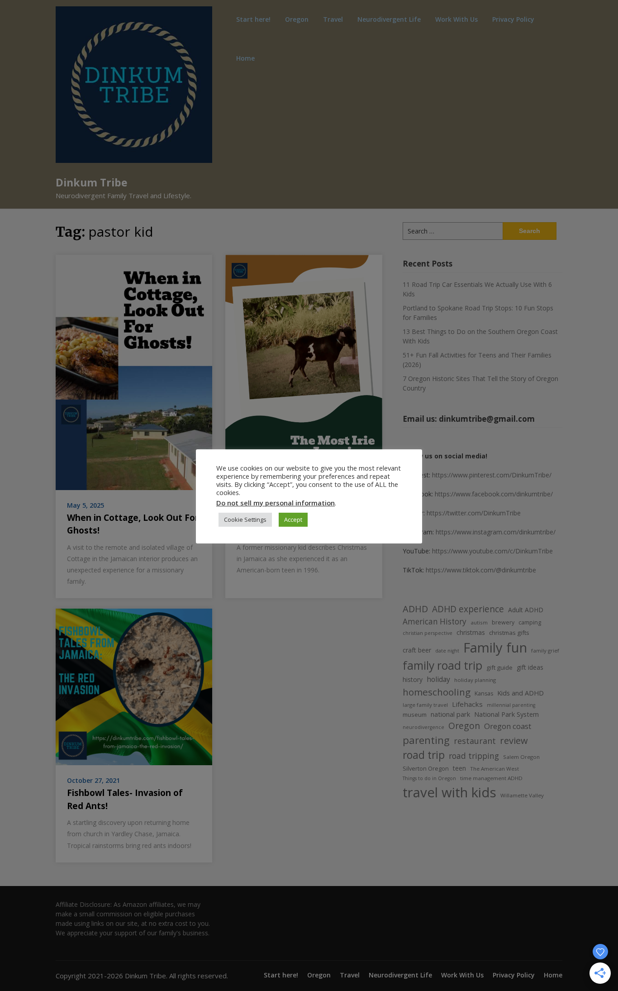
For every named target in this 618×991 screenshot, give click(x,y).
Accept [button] (293, 519)
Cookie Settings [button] (245, 519)
